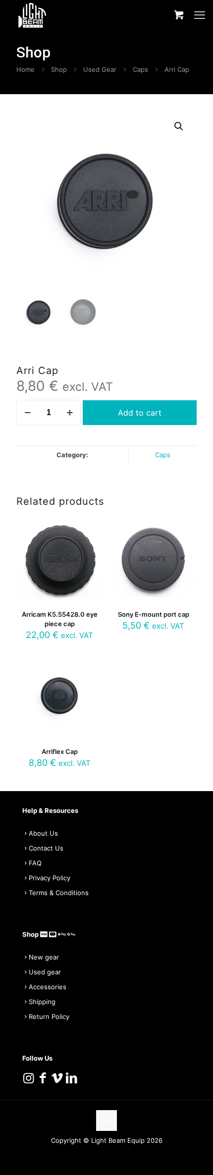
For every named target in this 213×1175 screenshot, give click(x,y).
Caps (140, 69)
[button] (179, 126)
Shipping (42, 1002)
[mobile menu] (199, 14)
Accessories (47, 987)
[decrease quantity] (27, 412)
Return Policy (49, 1016)
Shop (59, 69)
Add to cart (139, 413)
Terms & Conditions (59, 893)
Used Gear (99, 69)
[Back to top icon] (106, 1120)
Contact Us (46, 848)
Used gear (45, 972)
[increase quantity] (69, 412)
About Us (43, 833)
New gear (44, 957)
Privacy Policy (49, 878)
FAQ (35, 863)
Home (25, 69)
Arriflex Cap (60, 751)
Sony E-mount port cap (153, 614)
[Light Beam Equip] (32, 14)
